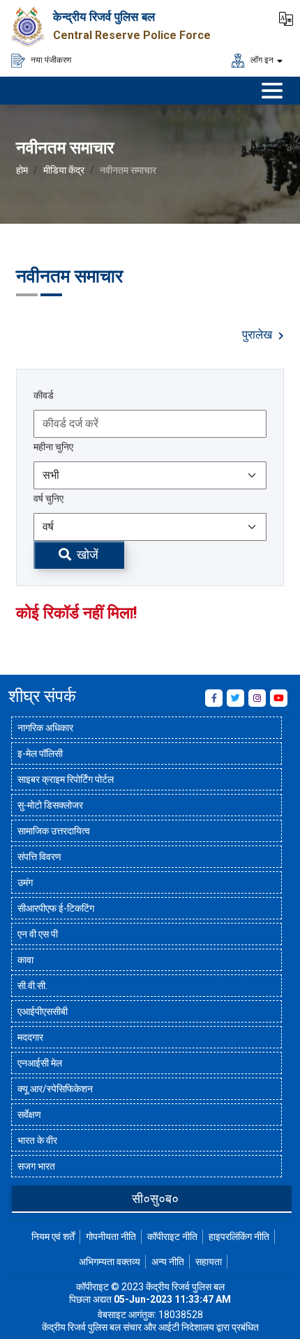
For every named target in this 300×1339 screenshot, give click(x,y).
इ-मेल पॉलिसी (40, 753)
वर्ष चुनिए (48, 498)
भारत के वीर (37, 1140)
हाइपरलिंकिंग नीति (239, 1236)
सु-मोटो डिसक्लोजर (50, 805)
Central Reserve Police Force (132, 35)
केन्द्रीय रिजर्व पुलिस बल (104, 17)
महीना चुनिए (53, 446)
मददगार (30, 1037)
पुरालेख (258, 335)
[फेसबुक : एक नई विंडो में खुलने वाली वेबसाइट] (214, 698)
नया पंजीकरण (50, 59)
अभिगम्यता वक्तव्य (109, 1261)
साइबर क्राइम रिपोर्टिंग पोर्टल (65, 779)
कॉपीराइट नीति (172, 1236)
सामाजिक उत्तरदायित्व (53, 830)
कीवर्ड (43, 395)
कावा (25, 959)
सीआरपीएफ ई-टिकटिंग (55, 908)
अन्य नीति (167, 1261)
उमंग (25, 882)
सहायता (208, 1261)
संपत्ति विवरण (39, 856)
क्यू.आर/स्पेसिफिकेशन (55, 1088)
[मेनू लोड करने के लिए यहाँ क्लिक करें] (272, 91)
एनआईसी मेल (39, 1063)
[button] (286, 17)
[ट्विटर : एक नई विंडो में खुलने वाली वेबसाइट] (235, 698)
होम (22, 170)
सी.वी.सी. (32, 985)
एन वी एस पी (37, 934)
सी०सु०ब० (155, 1198)
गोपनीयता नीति (111, 1236)
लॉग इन (260, 59)
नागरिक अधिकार (45, 727)
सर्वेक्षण (29, 1114)
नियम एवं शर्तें (53, 1236)
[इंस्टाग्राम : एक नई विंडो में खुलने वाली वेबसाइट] (257, 698)
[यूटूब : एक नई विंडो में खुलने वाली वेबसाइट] (278, 698)
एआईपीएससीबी (42, 1011)
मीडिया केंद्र (63, 170)
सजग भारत (36, 1166)
